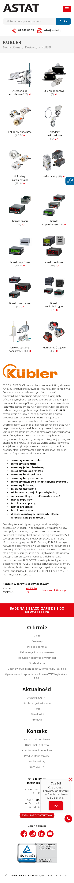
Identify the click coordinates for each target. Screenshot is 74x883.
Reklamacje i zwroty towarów (37, 652)
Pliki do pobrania (37, 646)
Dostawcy (31, 47)
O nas (37, 635)
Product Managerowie (37, 756)
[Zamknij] (70, 779)
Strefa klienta (37, 663)
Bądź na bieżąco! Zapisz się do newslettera (37, 610)
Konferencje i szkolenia (37, 703)
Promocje (37, 719)
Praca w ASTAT (37, 767)
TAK (55, 805)
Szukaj (64, 21)
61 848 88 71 (37, 778)
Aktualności (37, 714)
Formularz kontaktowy (37, 739)
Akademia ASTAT (37, 697)
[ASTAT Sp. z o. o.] (21, 9)
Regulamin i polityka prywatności (37, 657)
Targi (37, 708)
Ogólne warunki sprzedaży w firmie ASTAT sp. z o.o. (37, 668)
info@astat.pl (37, 782)
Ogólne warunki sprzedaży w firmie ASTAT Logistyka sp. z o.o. (37, 675)
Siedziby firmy (37, 761)
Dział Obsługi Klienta (37, 745)
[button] (68, 818)
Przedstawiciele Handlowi (37, 750)
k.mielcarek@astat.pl (54, 590)
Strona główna (11, 47)
